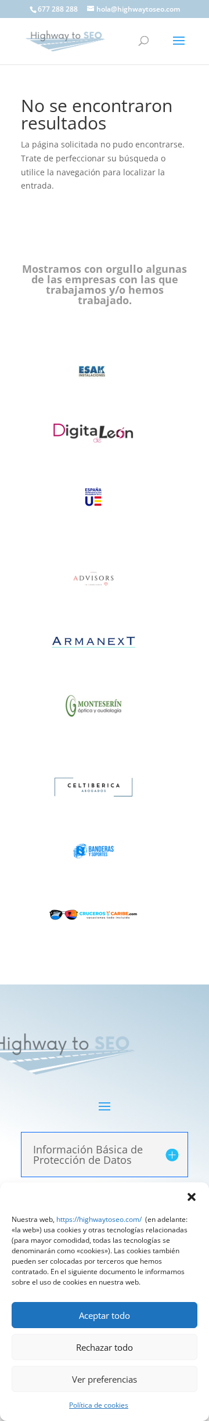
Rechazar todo (104, 1347)
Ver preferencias (104, 1379)
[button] (191, 1197)
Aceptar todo (104, 1315)
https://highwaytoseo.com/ (99, 1219)
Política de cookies (98, 1405)
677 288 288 (58, 9)
